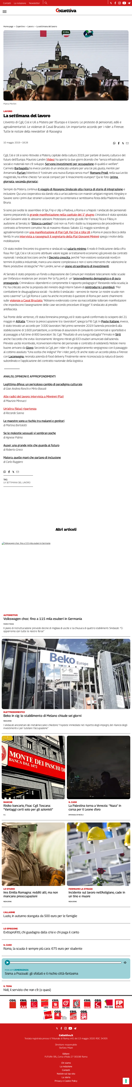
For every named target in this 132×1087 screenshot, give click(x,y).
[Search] (46, 3)
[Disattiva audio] (125, 962)
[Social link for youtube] (124, 3)
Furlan (21, 172)
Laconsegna (16, 356)
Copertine (20, 26)
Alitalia (20, 321)
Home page (8, 26)
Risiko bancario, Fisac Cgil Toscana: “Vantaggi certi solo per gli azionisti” (28, 807)
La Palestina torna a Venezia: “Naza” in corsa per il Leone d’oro (95, 807)
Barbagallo (21, 168)
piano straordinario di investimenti (87, 266)
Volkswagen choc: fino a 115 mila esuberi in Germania (42, 619)
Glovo (29, 347)
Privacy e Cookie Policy (66, 1080)
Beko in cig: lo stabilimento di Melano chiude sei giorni (42, 716)
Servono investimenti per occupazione (69, 164)
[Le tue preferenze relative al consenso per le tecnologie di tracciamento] (126, 1081)
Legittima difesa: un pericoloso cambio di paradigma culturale (42, 384)
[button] (114, 143)
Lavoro (31, 26)
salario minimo (76, 248)
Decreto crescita (59, 257)
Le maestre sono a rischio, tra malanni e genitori (33, 421)
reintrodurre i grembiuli (100, 287)
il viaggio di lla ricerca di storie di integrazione (80, 189)
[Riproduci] (7, 962)
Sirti (118, 334)
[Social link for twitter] (111, 3)
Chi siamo (66, 1062)
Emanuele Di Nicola (76, 815)
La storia (66, 1077)
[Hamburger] (5, 12)
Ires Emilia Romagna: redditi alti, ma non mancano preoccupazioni (30, 894)
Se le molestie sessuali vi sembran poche (29, 433)
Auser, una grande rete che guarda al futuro (31, 445)
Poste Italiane (110, 321)
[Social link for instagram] (119, 3)
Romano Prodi (99, 172)
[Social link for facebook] (115, 3)
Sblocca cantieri (42, 223)
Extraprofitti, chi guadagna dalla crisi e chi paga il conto (41, 932)
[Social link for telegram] (129, 3)
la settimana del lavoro (16, 482)
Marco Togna (8, 624)
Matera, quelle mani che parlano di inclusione (32, 457)
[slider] (65, 962)
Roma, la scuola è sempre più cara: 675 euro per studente (42, 948)
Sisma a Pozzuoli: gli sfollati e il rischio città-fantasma (41, 973)
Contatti (7, 3)
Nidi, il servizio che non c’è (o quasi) (27, 990)
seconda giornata (26, 181)
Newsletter (34, 3)
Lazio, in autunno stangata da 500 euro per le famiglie (40, 916)
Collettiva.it (66, 1035)
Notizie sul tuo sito (66, 1073)
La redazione (20, 3)
